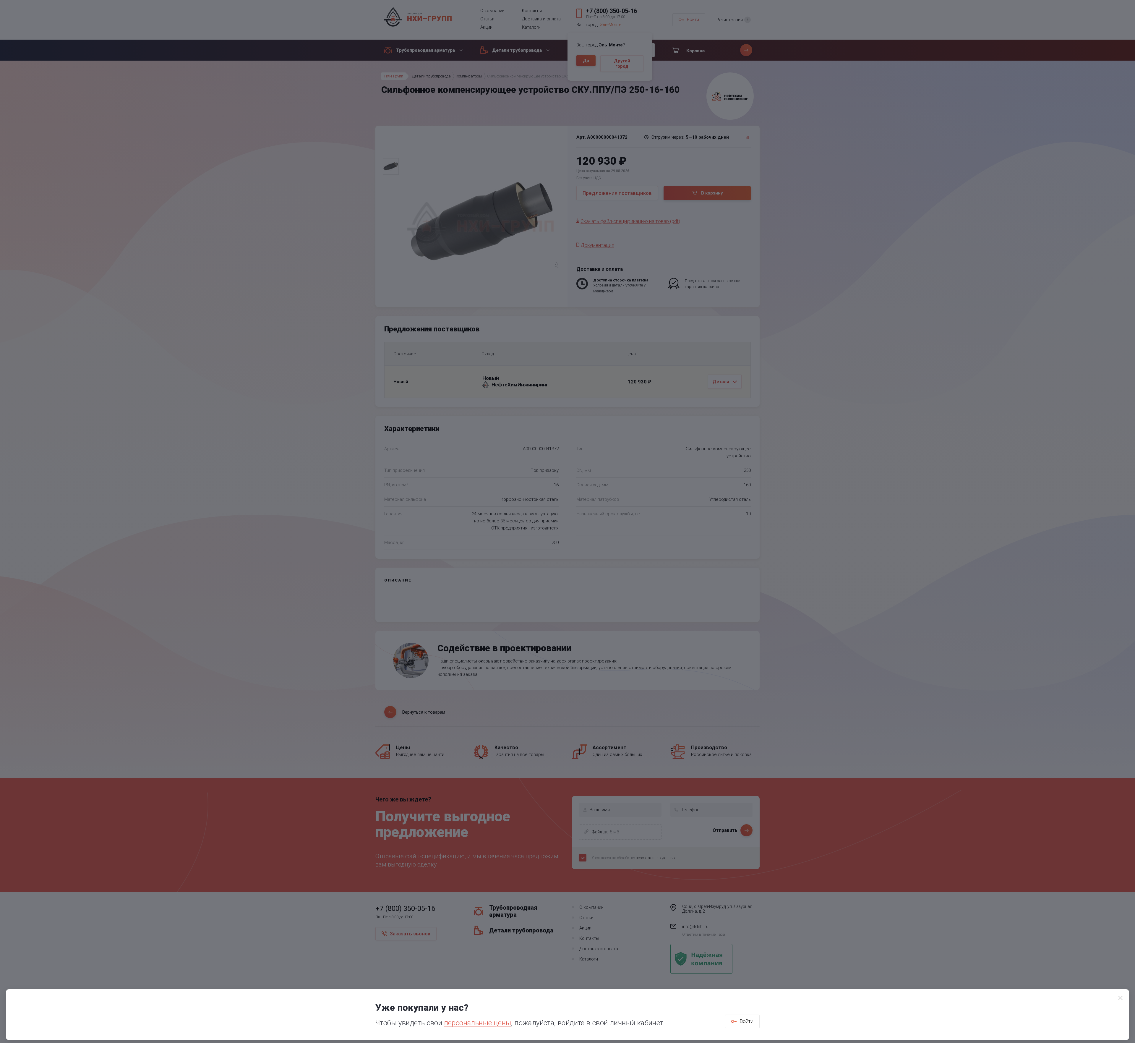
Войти (746, 1021)
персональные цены (477, 1023)
